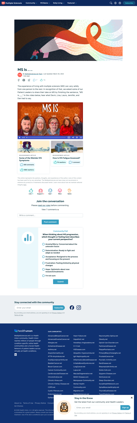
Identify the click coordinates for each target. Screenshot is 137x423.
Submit (60, 282)
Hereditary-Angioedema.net (83, 343)
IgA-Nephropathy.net (81, 356)
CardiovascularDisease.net (58, 374)
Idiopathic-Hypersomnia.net (83, 353)
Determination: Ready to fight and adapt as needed (60, 251)
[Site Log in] (120, 3)
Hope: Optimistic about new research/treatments (57, 270)
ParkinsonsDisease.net (107, 346)
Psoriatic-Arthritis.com (107, 360)
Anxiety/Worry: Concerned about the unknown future (61, 245)
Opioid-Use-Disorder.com (108, 343)
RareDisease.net (105, 363)
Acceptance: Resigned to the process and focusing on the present (61, 258)
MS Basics (44, 3)
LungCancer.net (79, 367)
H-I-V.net (76, 346)
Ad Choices (18, 406)
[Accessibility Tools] (115, 3)
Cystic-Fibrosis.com (55, 391)
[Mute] (73, 137)
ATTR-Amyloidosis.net (56, 356)
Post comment (50, 222)
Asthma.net (52, 349)
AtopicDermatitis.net (55, 353)
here (24, 185)
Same (68, 191)
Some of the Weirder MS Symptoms (30, 159)
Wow (59, 191)
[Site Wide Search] (111, 3)
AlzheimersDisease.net (56, 346)
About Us (17, 403)
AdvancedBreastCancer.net (58, 336)
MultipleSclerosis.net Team (33, 74)
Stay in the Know (83, 398)
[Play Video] (20, 137)
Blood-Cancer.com (55, 367)
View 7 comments (49, 209)
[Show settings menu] (77, 137)
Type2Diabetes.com (106, 394)
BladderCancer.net (55, 363)
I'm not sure (50, 276)
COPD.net (51, 387)
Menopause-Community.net (83, 380)
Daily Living (57, 3)
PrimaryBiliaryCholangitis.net (110, 353)
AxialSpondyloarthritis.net (58, 360)
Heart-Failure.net (79, 336)
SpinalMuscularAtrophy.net (109, 387)
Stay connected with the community (34, 302)
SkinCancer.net (104, 377)
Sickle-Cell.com (105, 370)
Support (40, 191)
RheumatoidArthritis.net (108, 367)
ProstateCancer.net (106, 356)
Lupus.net (77, 370)
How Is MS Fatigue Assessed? (66, 158)
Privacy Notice (117, 413)
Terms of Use (18, 315)
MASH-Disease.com (80, 377)
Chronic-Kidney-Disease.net (58, 384)
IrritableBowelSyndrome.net (83, 363)
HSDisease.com (79, 349)
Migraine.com (78, 391)
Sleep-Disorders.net (106, 380)
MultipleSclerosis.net (81, 394)
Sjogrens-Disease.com (107, 374)
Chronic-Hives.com (55, 380)
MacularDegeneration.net (82, 374)
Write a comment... (27, 215)
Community (30, 3)
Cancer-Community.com (57, 370)
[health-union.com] (23, 331)
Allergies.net (52, 343)
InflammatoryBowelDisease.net (85, 360)
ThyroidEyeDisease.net (107, 391)
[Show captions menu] (69, 137)
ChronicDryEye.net (55, 377)
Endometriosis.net (55, 394)
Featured (71, 3)
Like (30, 191)
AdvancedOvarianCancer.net (59, 339)
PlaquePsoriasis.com (107, 349)
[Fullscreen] (81, 137)
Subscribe (58, 308)
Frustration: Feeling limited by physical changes (62, 264)
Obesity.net (103, 339)
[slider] (46, 137)
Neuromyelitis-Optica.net (108, 336)
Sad (49, 191)
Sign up (125, 407)
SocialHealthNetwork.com (109, 384)
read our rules (44, 205)
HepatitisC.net (78, 339)
